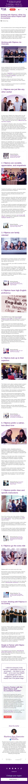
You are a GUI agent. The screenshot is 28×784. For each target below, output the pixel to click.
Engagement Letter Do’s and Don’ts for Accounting (16, 351)
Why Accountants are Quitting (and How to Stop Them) (16, 226)
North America (13, 779)
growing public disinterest (12, 582)
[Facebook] (9, 768)
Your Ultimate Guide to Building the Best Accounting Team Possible (16, 283)
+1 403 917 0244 (18, 6)
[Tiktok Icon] (21, 768)
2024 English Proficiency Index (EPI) (11, 318)
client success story (8, 711)
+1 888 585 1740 (17, 4)
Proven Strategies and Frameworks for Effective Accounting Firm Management (16, 416)
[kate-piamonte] (10, 739)
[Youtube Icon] (15, 768)
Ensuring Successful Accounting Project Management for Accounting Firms (16, 538)
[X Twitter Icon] (18, 768)
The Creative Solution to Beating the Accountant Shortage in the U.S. (16, 595)
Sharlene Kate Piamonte (14, 736)
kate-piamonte (15, 739)
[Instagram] (7, 768)
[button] (26, 9)
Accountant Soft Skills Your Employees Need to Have (16, 483)
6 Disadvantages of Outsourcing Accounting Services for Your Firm (15, 156)
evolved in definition (11, 75)
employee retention (6, 217)
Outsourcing (5, 20)
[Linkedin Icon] (12, 768)
